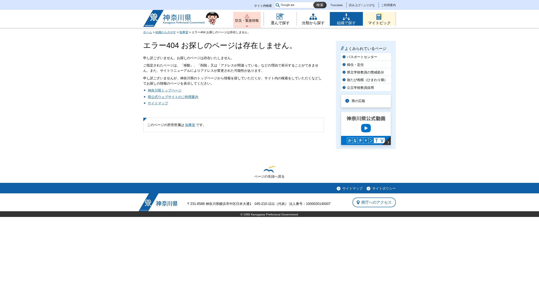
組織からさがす (165, 32)
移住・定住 (355, 64)
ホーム (147, 32)
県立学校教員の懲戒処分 (365, 72)
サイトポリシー (384, 188)
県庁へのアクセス (376, 202)
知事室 (183, 32)
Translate (336, 5)
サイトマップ (158, 103)
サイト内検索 (263, 5)
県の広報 (358, 101)
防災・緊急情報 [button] (247, 20)
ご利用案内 (388, 5)
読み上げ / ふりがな (362, 5)
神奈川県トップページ (164, 90)
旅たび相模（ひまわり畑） (367, 80)
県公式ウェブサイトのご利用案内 (173, 97)
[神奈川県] (158, 202)
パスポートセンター (362, 57)
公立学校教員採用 (360, 87)
